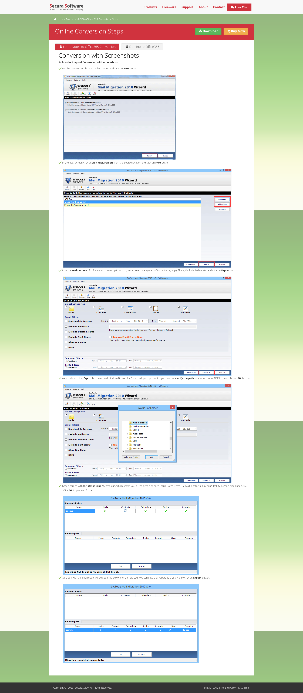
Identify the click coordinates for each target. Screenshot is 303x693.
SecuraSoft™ (82, 687)
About (203, 7)
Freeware (169, 7)
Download (210, 31)
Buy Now (238, 31)
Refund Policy (228, 687)
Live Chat (241, 7)
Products (150, 7)
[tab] (87, 46)
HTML (207, 687)
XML (215, 687)
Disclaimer (244, 687)
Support (187, 7)
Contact (219, 7)
